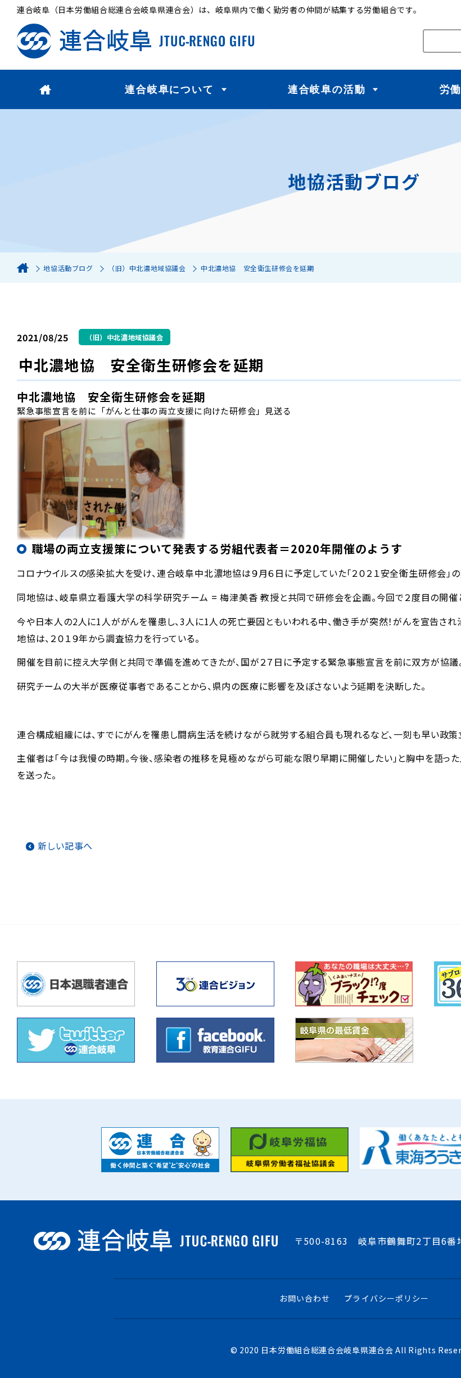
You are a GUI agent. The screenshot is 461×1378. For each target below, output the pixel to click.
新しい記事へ (65, 845)
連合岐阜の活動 (327, 89)
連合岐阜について (169, 89)
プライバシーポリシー (386, 1298)
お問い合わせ (304, 1298)
